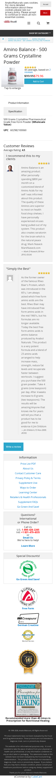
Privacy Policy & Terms (28, 478)
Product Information (18, 103)
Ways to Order (28, 487)
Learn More (28, 545)
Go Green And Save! (28, 506)
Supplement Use (28, 482)
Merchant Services (28, 641)
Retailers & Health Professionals (28, 497)
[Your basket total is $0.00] (47, 23)
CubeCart (36, 776)
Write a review (13, 446)
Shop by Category (39, 33)
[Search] (38, 23)
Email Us (28, 537)
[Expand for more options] (28, 23)
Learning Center (28, 492)
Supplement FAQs (28, 502)
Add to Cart (38, 81)
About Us (28, 468)
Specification (15, 111)
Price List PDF (28, 463)
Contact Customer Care (28, 473)
